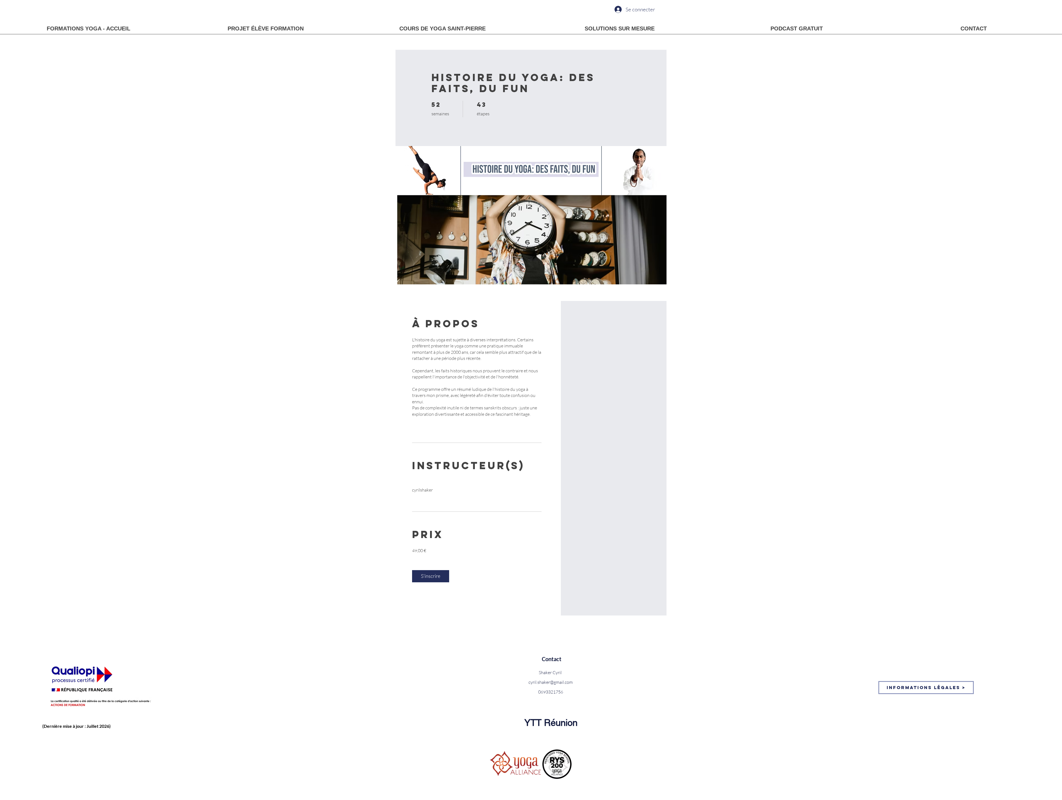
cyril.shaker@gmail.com (551, 682)
